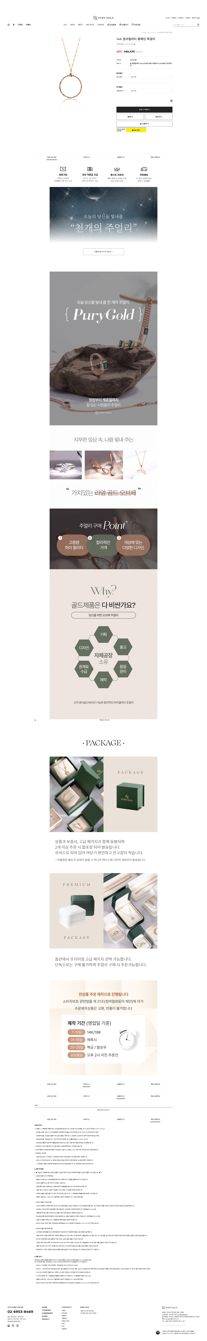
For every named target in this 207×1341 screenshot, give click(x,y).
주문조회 (180, 18)
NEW (72, 25)
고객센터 (187, 18)
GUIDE (45, 1316)
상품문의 (64, 1318)
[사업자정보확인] (182, 1315)
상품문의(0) (121, 157)
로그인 (168, 18)
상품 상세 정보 (51, 157)
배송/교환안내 (155, 157)
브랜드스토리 (65, 1321)
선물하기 (125, 25)
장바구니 (195, 18)
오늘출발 (113, 25)
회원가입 (174, 18)
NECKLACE (151, 32)
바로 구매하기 (144, 110)
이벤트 (28, 25)
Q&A (63, 1323)
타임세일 (137, 25)
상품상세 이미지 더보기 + (103, 252)
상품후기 (64, 1316)
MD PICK (90, 25)
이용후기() (86, 157)
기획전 (20, 25)
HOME (144, 32)
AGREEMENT (47, 1313)
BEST (80, 25)
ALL (65, 25)
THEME (100, 25)
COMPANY (46, 1310)
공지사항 (64, 1313)
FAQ (63, 1326)
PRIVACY (46, 1319)
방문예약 (64, 1329)
